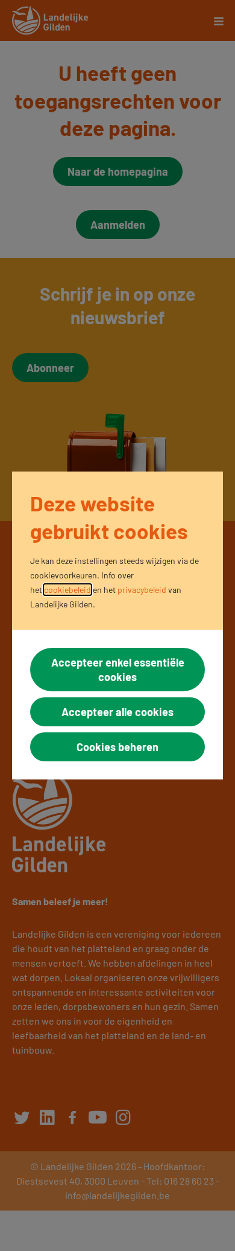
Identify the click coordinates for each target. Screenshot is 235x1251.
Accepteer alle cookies (117, 711)
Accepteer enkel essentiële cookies (117, 669)
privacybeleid (142, 589)
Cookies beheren (117, 746)
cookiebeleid (67, 589)
